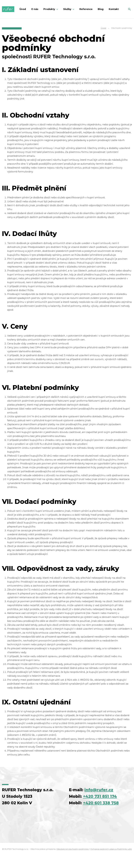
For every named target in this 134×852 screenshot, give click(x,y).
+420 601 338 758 (101, 802)
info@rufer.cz (98, 789)
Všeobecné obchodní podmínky (72, 849)
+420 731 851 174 (100, 796)
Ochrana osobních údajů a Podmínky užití (111, 849)
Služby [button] (67, 9)
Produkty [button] (49, 9)
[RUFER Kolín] (8, 9)
